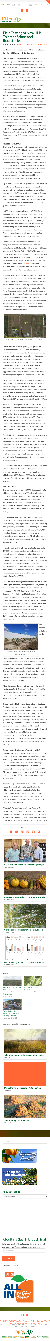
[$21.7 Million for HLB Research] (33, 981)
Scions (44, 45)
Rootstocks (33, 45)
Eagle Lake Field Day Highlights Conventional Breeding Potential (11, 1013)
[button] (47, 18)
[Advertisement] (19, 1218)
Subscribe (9, 1258)
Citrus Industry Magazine (33, 1321)
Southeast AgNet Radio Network (12, 1320)
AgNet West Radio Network (12, 1321)
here (27, 263)
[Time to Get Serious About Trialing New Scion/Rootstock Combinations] (12, 981)
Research (22, 45)
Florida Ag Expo (36, 1323)
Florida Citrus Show (21, 1323)
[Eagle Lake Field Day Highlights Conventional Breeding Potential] (12, 1004)
